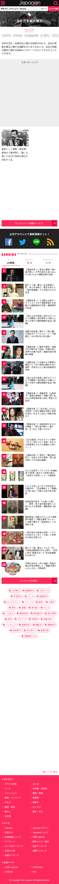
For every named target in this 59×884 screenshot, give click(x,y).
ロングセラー (13, 601)
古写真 (8, 816)
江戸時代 (15, 590)
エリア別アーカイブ (14, 846)
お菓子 (52, 601)
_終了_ (46, 35)
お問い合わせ (39, 836)
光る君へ (31, 630)
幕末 (14, 607)
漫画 (24, 607)
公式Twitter (22, 242)
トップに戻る (51, 771)
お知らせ (9, 832)
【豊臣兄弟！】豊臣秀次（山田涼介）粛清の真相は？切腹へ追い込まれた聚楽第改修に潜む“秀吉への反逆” (41, 397)
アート (8, 788)
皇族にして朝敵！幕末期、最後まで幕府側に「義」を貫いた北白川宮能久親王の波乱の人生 (15, 154)
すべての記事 (11, 783)
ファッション (11, 793)
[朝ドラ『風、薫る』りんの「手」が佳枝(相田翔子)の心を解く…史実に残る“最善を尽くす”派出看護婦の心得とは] (13, 554)
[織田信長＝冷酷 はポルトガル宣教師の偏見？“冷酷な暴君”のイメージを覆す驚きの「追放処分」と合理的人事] (13, 523)
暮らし (8, 811)
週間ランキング (40, 850)
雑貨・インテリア (13, 797)
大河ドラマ (44, 590)
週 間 (29, 261)
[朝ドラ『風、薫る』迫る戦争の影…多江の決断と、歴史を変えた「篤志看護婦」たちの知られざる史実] (13, 291)
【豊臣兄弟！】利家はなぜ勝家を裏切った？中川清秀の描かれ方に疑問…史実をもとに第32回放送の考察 (40, 366)
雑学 (41, 601)
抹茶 (10, 618)
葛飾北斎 (45, 630)
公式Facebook (8, 242)
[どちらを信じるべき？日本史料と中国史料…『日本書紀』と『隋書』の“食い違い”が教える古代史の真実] (13, 492)
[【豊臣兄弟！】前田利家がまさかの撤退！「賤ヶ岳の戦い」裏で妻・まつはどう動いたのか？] (13, 430)
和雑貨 (36, 797)
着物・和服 (38, 793)
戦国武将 (43, 596)
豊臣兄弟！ (48, 618)
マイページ (10, 841)
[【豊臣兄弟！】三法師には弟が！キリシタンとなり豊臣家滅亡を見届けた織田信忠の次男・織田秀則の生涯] (13, 306)
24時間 (10, 261)
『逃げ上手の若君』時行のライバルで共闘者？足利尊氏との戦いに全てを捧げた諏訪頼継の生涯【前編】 (40, 319)
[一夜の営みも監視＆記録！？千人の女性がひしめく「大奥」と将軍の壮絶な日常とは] (13, 538)
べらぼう (10, 613)
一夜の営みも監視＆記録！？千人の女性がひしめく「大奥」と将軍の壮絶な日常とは (40, 535)
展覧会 (39, 624)
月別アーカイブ (40, 846)
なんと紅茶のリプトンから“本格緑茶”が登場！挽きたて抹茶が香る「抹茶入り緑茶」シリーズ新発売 (41, 473)
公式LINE (36, 242)
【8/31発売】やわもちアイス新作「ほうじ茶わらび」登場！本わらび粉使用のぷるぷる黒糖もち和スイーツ (40, 443)
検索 (56, 3)
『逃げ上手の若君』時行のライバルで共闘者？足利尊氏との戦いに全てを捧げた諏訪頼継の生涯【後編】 (40, 381)
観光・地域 (10, 806)
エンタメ (37, 806)
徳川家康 (52, 613)
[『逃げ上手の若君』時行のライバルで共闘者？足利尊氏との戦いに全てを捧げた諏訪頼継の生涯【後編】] (13, 384)
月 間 (48, 261)
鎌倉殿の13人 (30, 636)
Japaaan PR (32, 35)
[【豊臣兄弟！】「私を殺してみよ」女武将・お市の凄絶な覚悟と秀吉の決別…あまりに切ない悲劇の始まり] (13, 414)
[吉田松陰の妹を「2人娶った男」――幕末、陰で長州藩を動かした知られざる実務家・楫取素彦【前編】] (13, 507)
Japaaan (29, 3)
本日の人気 (10, 850)
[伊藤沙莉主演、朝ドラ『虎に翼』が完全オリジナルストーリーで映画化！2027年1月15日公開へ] (13, 337)
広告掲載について (13, 836)
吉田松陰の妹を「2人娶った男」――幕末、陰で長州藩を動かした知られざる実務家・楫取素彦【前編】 (40, 505)
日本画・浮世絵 (40, 788)
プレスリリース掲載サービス (28, 223)
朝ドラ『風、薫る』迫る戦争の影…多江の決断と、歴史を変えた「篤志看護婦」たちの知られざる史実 (40, 288)
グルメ (8, 802)
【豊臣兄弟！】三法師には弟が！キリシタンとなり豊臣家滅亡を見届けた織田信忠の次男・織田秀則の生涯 (40, 304)
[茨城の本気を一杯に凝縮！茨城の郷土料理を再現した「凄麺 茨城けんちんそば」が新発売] (13, 569)
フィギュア (11, 624)
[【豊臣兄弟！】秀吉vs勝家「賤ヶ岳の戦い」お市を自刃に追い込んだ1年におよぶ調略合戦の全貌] (13, 275)
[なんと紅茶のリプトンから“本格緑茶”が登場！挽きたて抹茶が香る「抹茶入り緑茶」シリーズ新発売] (13, 476)
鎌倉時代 (52, 624)
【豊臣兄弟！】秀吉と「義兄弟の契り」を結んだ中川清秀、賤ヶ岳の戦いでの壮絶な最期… (40, 457)
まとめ (19, 35)
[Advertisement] (29, 94)
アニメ (31, 596)
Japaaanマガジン (41, 827)
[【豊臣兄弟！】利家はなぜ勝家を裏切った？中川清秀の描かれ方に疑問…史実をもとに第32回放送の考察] (13, 368)
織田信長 (24, 613)
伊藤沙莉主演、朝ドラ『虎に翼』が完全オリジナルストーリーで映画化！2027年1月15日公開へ (40, 334)
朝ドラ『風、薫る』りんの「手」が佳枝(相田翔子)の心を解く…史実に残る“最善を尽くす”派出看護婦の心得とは (41, 551)
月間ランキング (12, 855)
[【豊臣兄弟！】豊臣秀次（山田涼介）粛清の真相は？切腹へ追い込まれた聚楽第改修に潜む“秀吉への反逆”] (13, 399)
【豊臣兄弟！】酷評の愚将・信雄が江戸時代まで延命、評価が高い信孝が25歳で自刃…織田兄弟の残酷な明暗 (40, 350)
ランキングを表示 (28, 580)
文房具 (34, 618)
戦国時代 (29, 590)
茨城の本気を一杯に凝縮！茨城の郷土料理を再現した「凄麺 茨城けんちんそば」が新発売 (40, 566)
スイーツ (29, 601)
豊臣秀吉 (26, 624)
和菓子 (36, 802)
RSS (50, 242)
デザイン (21, 618)
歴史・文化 (38, 811)
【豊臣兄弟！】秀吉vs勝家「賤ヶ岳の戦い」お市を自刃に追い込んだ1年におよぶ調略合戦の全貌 (40, 272)
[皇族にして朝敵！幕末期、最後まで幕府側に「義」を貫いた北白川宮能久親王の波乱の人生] (15, 138)
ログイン (44, 8)
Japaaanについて (41, 832)
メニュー (3, 3)
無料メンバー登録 (41, 841)
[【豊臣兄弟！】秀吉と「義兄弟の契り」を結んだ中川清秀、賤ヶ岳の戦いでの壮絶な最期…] (13, 461)
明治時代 (38, 613)
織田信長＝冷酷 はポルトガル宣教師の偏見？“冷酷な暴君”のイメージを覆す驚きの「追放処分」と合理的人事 (40, 520)
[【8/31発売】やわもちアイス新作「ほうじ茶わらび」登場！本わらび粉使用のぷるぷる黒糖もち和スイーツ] (13, 445)
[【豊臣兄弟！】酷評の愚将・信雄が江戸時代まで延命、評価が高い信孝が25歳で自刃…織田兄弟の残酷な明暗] (13, 353)
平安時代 (18, 596)
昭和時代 (17, 630)
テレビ (46, 607)
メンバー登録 (53, 8)
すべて (8, 35)
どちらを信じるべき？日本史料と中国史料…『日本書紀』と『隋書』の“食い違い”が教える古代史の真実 (41, 489)
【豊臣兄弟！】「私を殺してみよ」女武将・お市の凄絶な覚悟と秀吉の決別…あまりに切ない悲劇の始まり (41, 412)
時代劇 (34, 607)
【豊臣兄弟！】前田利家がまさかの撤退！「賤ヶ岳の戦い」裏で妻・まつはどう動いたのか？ (40, 426)
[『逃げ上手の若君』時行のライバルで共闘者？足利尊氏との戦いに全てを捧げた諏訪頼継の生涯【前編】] (13, 322)
